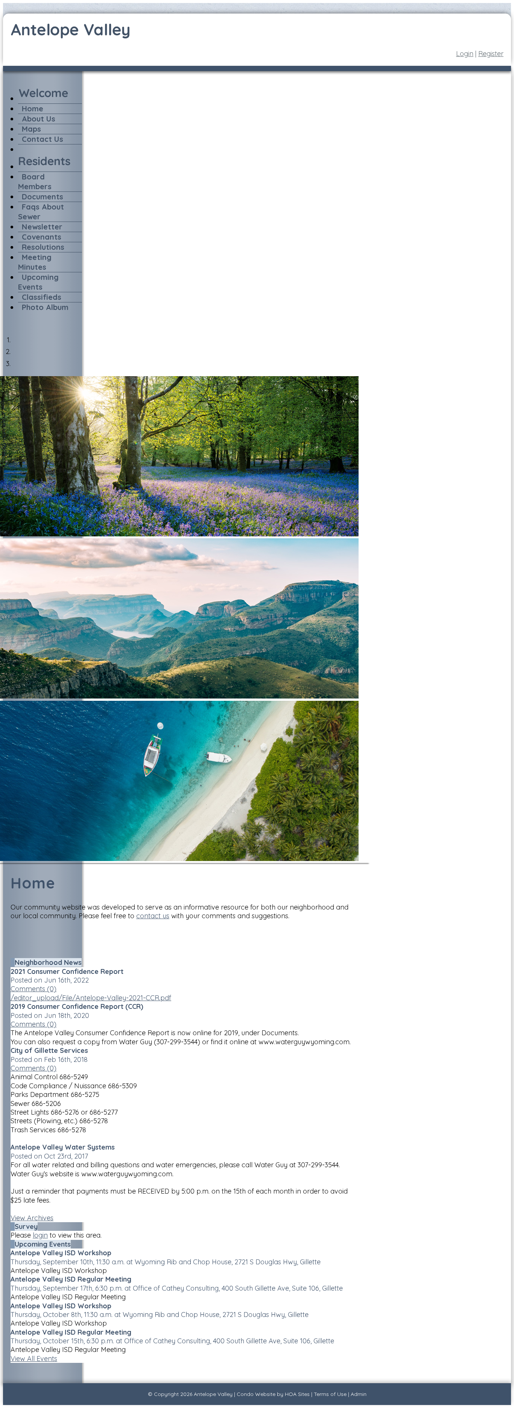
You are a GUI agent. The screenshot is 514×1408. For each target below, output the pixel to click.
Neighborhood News (48, 962)
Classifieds (41, 297)
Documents (42, 196)
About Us (38, 118)
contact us (152, 915)
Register (490, 53)
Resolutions (43, 247)
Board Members (35, 181)
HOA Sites (297, 1394)
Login (464, 53)
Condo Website (256, 1394)
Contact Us (42, 139)
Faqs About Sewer (41, 211)
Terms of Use (330, 1394)
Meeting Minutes (35, 262)
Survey (26, 1226)
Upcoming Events (38, 282)
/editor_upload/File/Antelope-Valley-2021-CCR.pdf (91, 997)
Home (32, 108)
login (40, 1235)
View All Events (34, 1358)
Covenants (41, 237)
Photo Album (45, 307)
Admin (358, 1394)
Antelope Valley (213, 1394)
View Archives (32, 1218)
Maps (31, 129)
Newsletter (42, 226)
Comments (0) (33, 988)
